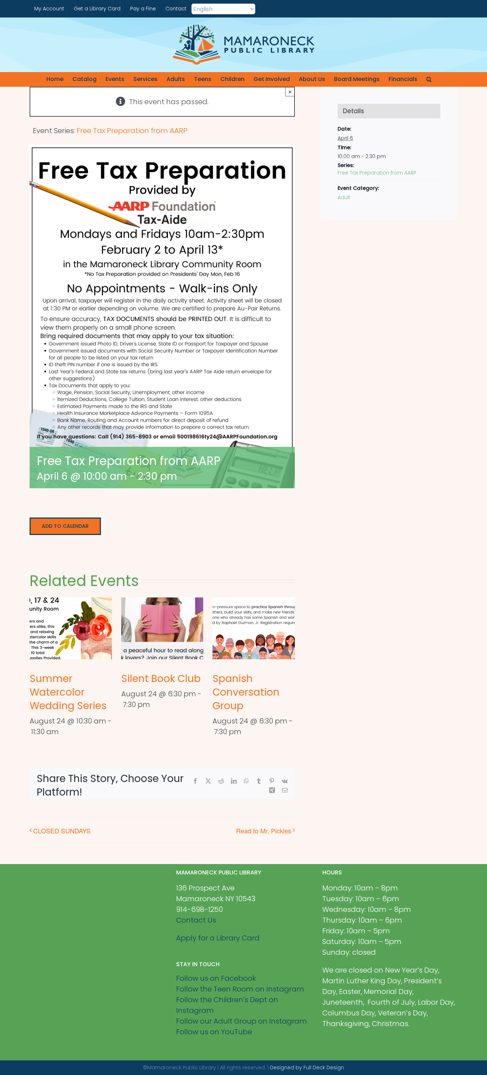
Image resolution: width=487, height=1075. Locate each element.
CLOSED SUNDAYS (62, 830)
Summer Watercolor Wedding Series (68, 692)
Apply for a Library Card (218, 938)
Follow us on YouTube (214, 1032)
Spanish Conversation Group (246, 692)
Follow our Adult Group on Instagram (241, 1021)
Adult (344, 197)
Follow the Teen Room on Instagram (240, 989)
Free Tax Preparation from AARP (377, 172)
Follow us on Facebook (216, 978)
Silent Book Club (161, 679)
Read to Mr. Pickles (263, 830)
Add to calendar (65, 526)
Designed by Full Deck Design (307, 1067)
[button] (429, 79)
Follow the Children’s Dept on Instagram (227, 1005)
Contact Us (196, 920)
